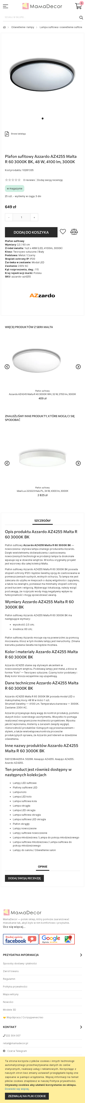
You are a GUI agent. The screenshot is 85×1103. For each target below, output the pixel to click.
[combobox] (42, 17)
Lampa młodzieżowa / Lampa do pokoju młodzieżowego (46, 837)
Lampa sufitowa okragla (27, 814)
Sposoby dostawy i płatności (20, 963)
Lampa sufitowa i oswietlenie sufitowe (62, 27)
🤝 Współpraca (12, 1017)
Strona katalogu (18, 133)
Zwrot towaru (11, 971)
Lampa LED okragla (24, 810)
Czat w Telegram (17, 1050)
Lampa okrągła (21, 805)
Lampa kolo (19, 792)
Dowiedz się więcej (17, 1088)
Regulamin (9, 978)
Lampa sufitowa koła (25, 801)
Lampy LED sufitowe (25, 782)
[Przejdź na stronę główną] (4, 27)
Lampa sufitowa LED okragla (29, 819)
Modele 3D (9, 1009)
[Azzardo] (42, 309)
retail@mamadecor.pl (15, 1043)
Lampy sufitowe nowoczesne (30, 832)
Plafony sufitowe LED (25, 787)
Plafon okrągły (21, 823)
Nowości (8, 1002)
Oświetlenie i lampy (22, 27)
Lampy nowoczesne (25, 828)
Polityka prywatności (15, 986)
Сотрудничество (33, 1017)
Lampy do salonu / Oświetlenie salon (34, 850)
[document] (43, 1080)
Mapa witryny (11, 994)
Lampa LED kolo (22, 796)
